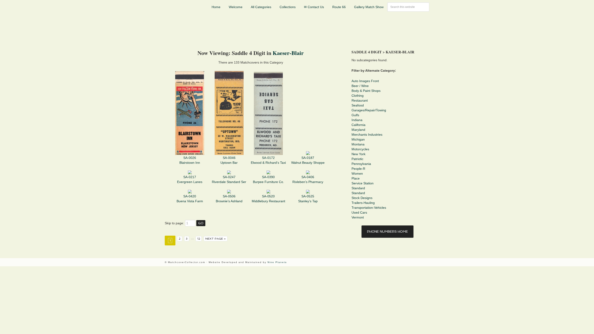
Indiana (357, 120)
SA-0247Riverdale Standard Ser (229, 179)
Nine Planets (277, 262)
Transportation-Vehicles (369, 207)
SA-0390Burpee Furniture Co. (268, 179)
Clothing (358, 95)
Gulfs (355, 115)
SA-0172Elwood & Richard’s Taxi (268, 160)
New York (358, 154)
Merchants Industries (367, 134)
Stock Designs (362, 198)
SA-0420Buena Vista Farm (190, 198)
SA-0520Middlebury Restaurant (268, 198)
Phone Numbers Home (387, 231)
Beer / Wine (360, 86)
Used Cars (359, 212)
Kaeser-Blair (288, 53)
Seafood (358, 105)
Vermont (358, 217)
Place (356, 178)
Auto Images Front (365, 81)
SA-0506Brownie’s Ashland (229, 198)
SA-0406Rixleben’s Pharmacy (307, 179)
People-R (358, 168)
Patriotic (357, 159)
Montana (358, 144)
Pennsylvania (361, 164)
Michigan (358, 139)
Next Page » (215, 238)
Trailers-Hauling (363, 203)
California (358, 125)
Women (357, 173)
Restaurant (360, 100)
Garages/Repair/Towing (369, 110)
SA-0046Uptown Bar (229, 160)
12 (198, 238)
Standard (358, 188)
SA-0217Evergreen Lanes (189, 179)
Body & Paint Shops (366, 91)
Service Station (363, 183)
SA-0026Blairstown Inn (189, 160)
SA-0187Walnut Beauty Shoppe (308, 160)
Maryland (358, 130)
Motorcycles (360, 149)
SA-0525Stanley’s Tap (308, 198)
